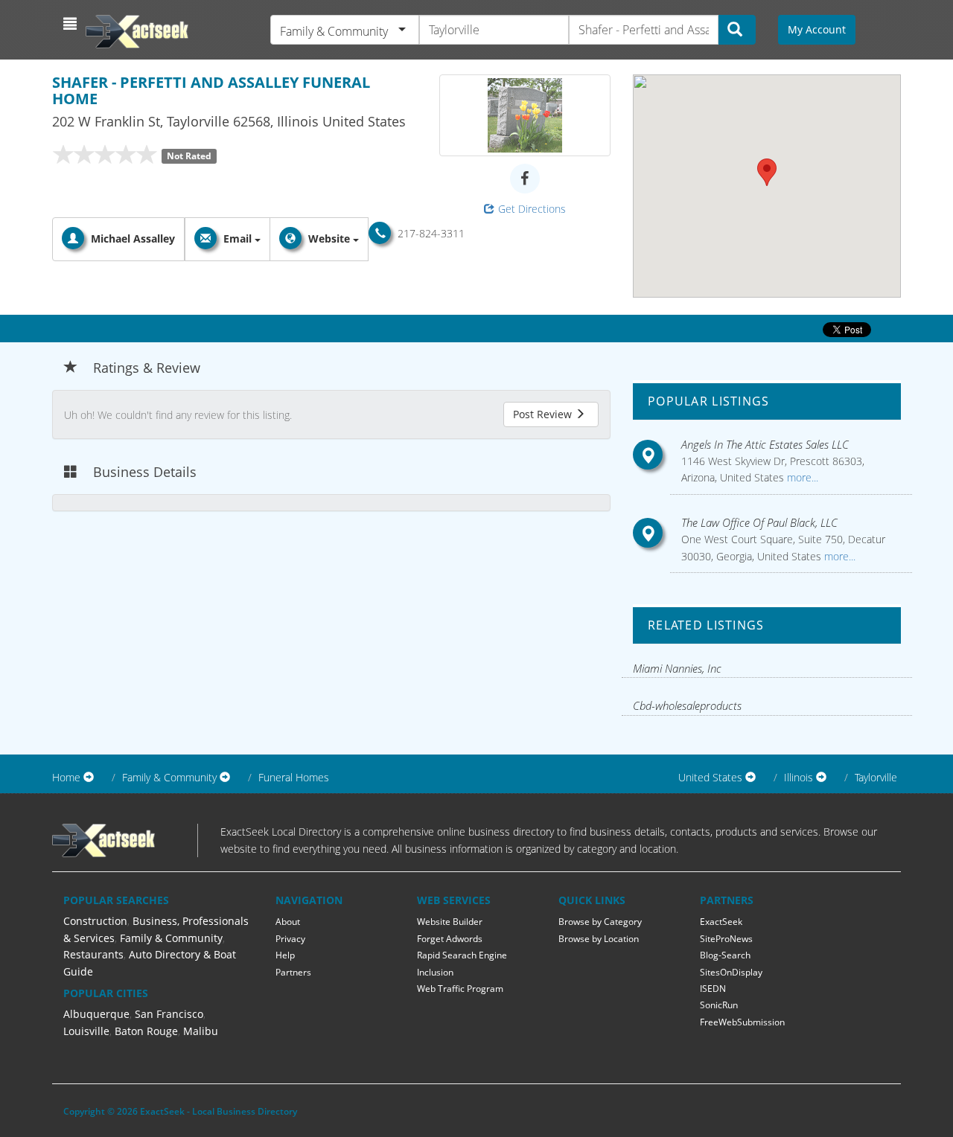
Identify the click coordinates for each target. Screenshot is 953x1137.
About (287, 921)
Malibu (200, 1031)
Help (285, 955)
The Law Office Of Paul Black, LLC (759, 522)
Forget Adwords (449, 938)
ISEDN (713, 988)
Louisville (86, 1031)
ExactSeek (721, 921)
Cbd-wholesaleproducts (687, 705)
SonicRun (719, 1005)
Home (66, 777)
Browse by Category (600, 921)
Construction (95, 921)
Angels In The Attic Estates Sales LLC (765, 444)
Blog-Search (725, 955)
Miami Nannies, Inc (677, 668)
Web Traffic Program (460, 988)
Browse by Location (598, 938)
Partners (293, 972)
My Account (817, 29)
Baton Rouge (146, 1031)
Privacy (290, 938)
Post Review (544, 414)
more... (801, 477)
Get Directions (532, 209)
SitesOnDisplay (731, 972)
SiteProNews (726, 938)
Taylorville (876, 777)
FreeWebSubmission (742, 1022)
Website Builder (449, 921)
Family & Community (171, 938)
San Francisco (169, 1014)
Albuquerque (96, 1014)
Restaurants (93, 954)
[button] (71, 24)
